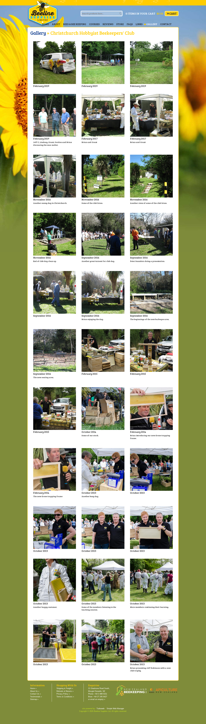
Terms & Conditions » (65, 697)
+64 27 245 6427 (100, 697)
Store (120, 24)
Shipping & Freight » (64, 688)
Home (45, 24)
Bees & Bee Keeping (74, 24)
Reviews (108, 24)
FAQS (130, 24)
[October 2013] (103, 469)
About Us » (34, 691)
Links (139, 24)
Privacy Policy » (63, 694)
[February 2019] (54, 62)
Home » (33, 688)
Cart (173, 13)
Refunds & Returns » (64, 691)
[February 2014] (151, 408)
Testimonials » (36, 697)
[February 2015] (103, 350)
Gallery (151, 24)
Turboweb (100, 709)
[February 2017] (103, 115)
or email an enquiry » (96, 699)
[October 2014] (103, 408)
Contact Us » (35, 694)
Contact (166, 24)
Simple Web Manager (115, 709)
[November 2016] (54, 176)
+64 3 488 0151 (100, 694)
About (56, 24)
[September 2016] (103, 234)
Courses (94, 24)
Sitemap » (34, 699)
